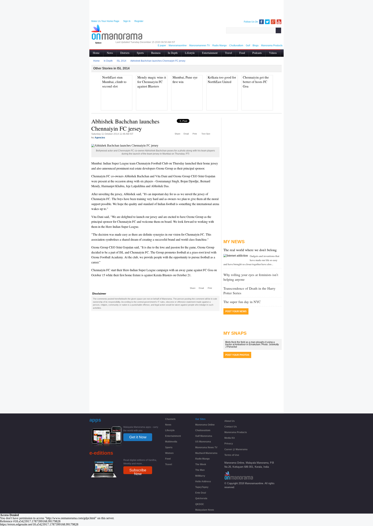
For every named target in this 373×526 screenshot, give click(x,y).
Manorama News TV (206, 447)
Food (242, 53)
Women (169, 453)
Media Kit (229, 438)
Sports (140, 53)
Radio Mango (202, 458)
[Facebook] (261, 21)
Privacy (228, 443)
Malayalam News (204, 510)
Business (155, 53)
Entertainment (210, 53)
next (279, 81)
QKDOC (199, 504)
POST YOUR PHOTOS (237, 355)
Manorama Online (205, 424)
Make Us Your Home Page (105, 21)
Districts (124, 53)
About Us (229, 421)
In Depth (173, 53)
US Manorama (203, 441)
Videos (273, 53)
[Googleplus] (273, 21)
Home (96, 53)
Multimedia (171, 441)
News (110, 53)
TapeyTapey (201, 487)
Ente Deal (200, 492)
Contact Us (230, 426)
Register (138, 21)
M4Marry (200, 475)
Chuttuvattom (202, 430)
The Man (200, 470)
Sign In (127, 21)
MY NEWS (234, 241)
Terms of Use (231, 455)
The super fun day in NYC (242, 301)
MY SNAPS (235, 333)
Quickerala (201, 498)
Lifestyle (190, 53)
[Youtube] (279, 21)
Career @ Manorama (236, 449)
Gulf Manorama (203, 436)
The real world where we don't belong (250, 249)
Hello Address (203, 481)
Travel (228, 53)
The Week (200, 464)
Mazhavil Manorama (206, 453)
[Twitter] (267, 21)
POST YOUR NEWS (236, 311)
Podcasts (257, 53)
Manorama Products (235, 432)
